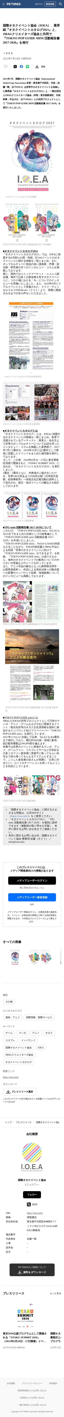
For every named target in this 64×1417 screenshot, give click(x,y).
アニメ (35, 1033)
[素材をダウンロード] (37, 66)
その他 (9, 1001)
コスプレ (10, 1040)
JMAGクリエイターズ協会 (19, 1055)
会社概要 (11, 1383)
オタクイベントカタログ (18, 1062)
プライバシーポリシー (32, 1383)
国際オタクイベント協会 (18, 1047)
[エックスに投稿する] (15, 66)
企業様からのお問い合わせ (32, 1397)
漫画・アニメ (12, 1017)
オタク (49, 1033)
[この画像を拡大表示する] (15, 957)
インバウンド (28, 1040)
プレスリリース (24, 1122)
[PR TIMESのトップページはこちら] (13, 4)
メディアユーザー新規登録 (32, 897)
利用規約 (53, 1383)
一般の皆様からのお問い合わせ (32, 1404)
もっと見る (55, 1293)
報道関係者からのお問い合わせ (32, 1390)
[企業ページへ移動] (32, 1158)
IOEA (41, 1047)
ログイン (39, 4)
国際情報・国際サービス (39, 1017)
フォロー (32, 1194)
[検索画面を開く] (61, 4)
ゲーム (9, 1033)
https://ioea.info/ (19, 816)
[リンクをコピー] (43, 66)
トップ (8, 1122)
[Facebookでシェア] (21, 66)
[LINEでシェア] (27, 66)
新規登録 (50, 4)
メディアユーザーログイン (32, 880)
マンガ (22, 1033)
